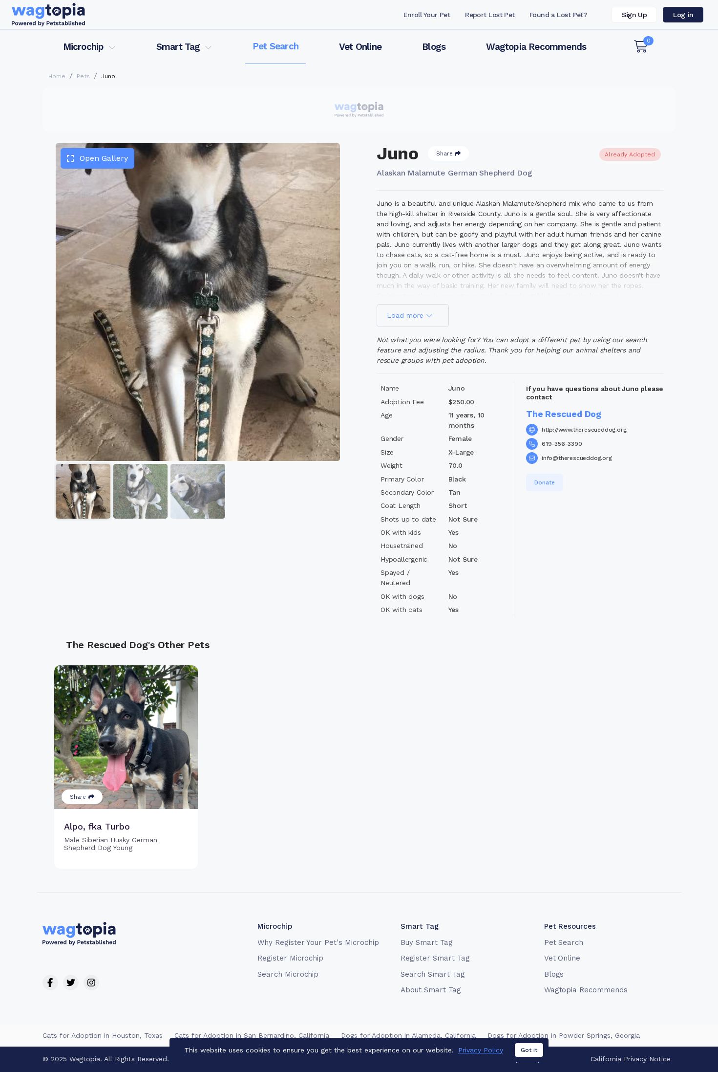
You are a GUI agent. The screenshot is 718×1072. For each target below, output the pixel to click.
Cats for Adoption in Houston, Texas (102, 1035)
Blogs (433, 46)
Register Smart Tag (435, 958)
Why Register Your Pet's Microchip (318, 942)
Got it (529, 1050)
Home (56, 76)
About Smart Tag (431, 989)
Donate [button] (544, 482)
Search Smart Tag (433, 974)
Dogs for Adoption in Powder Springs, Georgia (563, 1035)
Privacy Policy (480, 1050)
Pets (83, 76)
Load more (406, 315)
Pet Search (275, 46)
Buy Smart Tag (426, 942)
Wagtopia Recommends (536, 46)
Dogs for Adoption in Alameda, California (408, 1035)
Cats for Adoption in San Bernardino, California (251, 1035)
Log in (683, 15)
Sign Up (634, 15)
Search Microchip (287, 974)
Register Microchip (290, 958)
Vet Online (360, 46)
